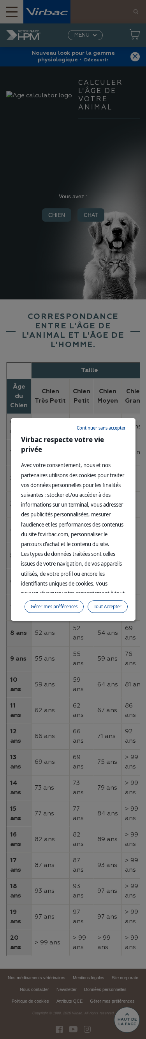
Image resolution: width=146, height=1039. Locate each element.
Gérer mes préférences (54, 606)
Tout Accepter (107, 606)
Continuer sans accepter (101, 428)
